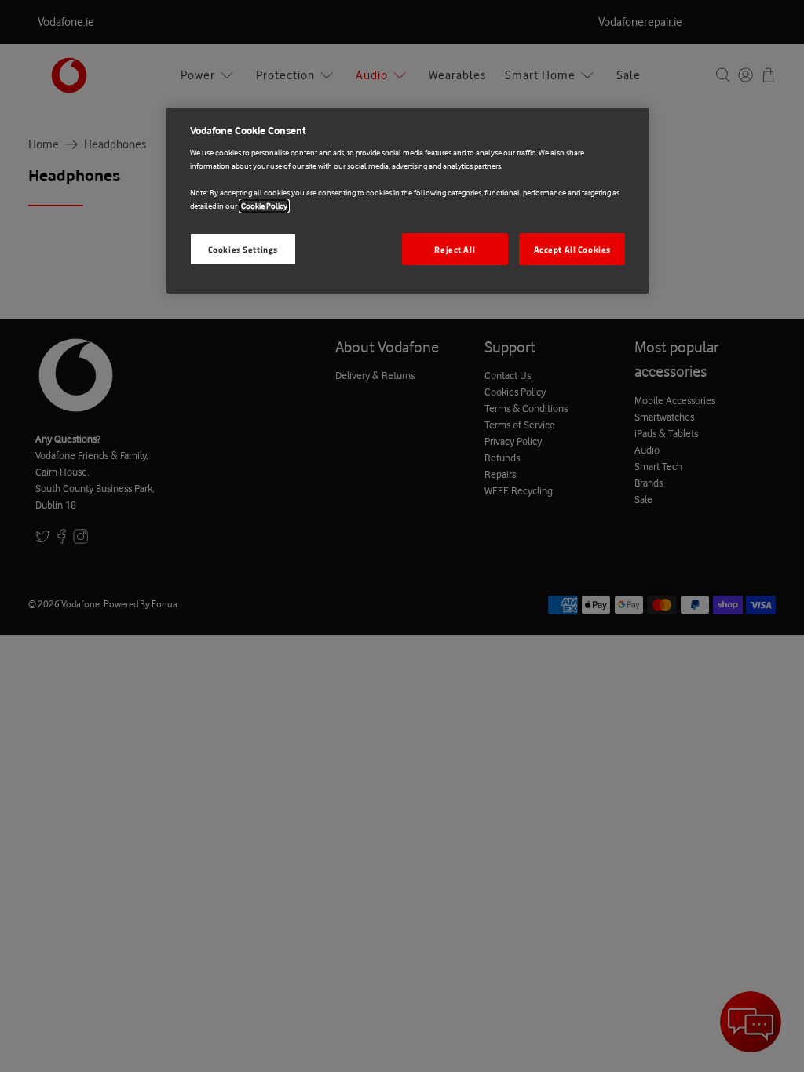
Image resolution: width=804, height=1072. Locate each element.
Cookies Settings (243, 249)
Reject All (454, 249)
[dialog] (407, 201)
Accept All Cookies (572, 249)
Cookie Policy (264, 206)
